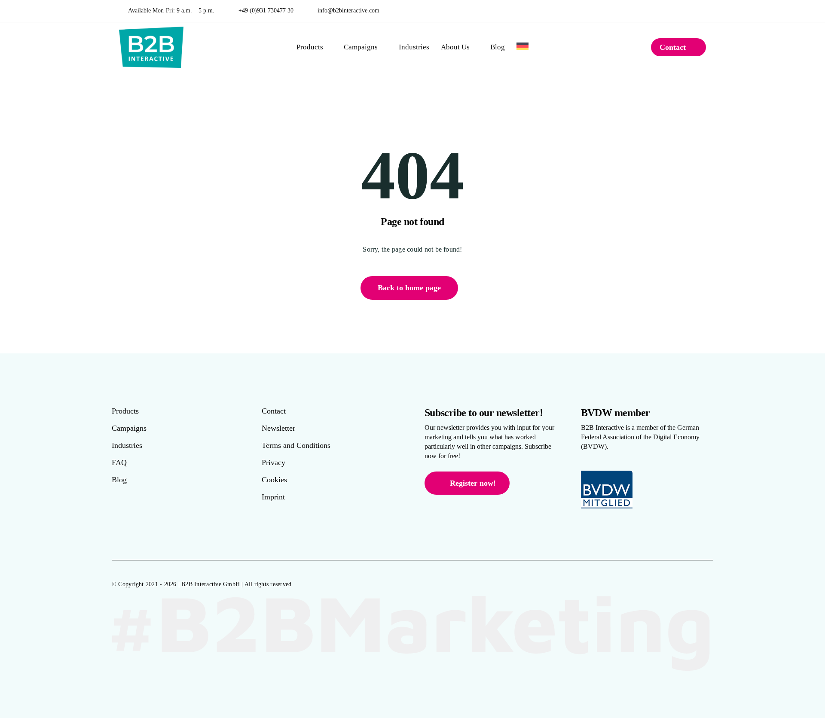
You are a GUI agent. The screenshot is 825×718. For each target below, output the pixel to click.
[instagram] (692, 10)
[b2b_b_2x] (151, 29)
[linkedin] (704, 10)
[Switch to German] (522, 47)
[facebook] (679, 10)
